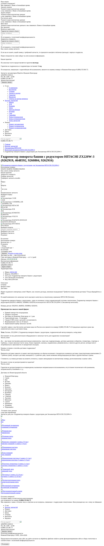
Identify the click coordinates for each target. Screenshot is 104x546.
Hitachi (11, 102)
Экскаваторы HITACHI (13, 148)
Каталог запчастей (11, 100)
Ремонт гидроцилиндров (17, 128)
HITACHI (13, 272)
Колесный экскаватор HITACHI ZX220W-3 (20, 150)
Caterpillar (12, 115)
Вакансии (12, 97)
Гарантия (12, 95)
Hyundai (12, 111)
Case (10, 113)
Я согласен (5, 544)
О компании (13, 88)
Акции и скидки (14, 93)
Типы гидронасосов (16, 117)
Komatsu (12, 106)
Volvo (11, 108)
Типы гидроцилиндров (17, 119)
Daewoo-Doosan (14, 110)
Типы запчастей (14, 120)
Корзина (8, 135)
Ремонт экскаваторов (16, 124)
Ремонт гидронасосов (16, 126)
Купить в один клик (15, 253)
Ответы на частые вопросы (18, 99)
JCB (10, 104)
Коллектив (12, 89)
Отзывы (12, 91)
